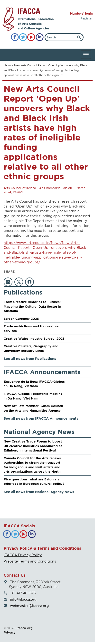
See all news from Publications (30, 358)
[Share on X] (18, 282)
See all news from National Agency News (39, 492)
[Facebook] (15, 37)
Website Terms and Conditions (30, 561)
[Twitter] (23, 37)
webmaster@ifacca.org (29, 605)
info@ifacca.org (23, 599)
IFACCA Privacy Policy (23, 555)
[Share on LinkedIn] (8, 282)
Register (86, 18)
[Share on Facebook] (29, 282)
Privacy (10, 632)
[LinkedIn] (40, 37)
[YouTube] (31, 37)
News (7, 65)
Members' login (81, 13)
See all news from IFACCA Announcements (41, 418)
